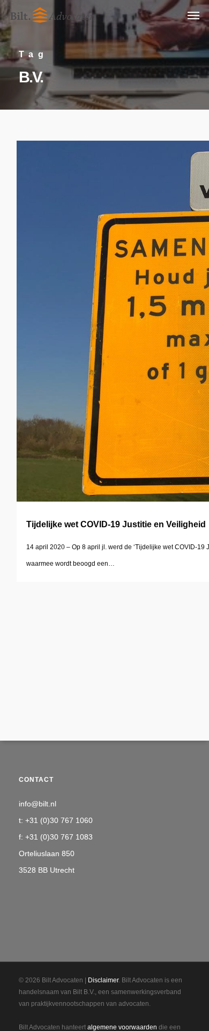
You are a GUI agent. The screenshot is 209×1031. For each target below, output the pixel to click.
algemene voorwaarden (122, 1027)
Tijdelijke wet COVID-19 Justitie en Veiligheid (116, 524)
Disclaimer (103, 980)
